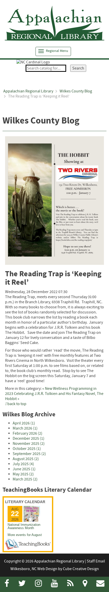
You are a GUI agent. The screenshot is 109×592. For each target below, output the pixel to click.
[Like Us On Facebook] (7, 584)
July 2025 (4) (23, 463)
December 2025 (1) (28, 438)
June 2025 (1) (24, 469)
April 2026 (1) (24, 423)
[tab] (53, 51)
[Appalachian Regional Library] (54, 23)
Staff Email (96, 561)
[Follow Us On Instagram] (38, 584)
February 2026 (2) (27, 433)
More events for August (25, 535)
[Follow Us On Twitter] (22, 584)
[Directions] (85, 584)
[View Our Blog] (70, 584)
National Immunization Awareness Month (24, 526)
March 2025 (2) (25, 479)
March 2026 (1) (25, 428)
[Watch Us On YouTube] (54, 584)
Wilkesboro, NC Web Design (33, 568)
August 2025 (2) (26, 458)
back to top (16, 403)
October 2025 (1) (27, 448)
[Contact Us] (100, 584)
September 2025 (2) (29, 453)
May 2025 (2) (23, 474)
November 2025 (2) (29, 443)
